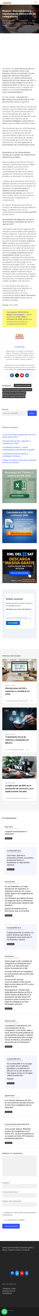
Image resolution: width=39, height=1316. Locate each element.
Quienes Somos (8, 1291)
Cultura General (8, 23)
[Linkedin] (27, 375)
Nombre (6, 1183)
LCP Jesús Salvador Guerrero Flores (17, 701)
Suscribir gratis (26, 1247)
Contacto (26, 1250)
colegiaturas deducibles (22, 385)
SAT (33, 21)
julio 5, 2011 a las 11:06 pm (12, 828)
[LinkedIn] (26, 1273)
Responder (9, 838)
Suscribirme (7, 1293)
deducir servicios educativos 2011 (14, 393)
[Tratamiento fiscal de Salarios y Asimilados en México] (19, 730)
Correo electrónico (10, 1192)
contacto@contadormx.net (26, 369)
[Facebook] (12, 375)
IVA (7, 662)
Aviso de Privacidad (10, 1247)
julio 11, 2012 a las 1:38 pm (12, 1022)
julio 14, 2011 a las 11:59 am (12, 958)
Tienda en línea (14, 1250)
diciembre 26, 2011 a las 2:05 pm (15, 929)
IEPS (7, 759)
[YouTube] (22, 1273)
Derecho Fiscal (21, 23)
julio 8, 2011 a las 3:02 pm (12, 883)
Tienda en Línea (9, 1288)
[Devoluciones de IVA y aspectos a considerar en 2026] (19, 681)
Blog (4, 1250)
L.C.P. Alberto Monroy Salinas (15, 749)
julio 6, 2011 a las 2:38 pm (14, 852)
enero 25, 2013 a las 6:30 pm (15, 1060)
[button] (35, 2)
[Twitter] (17, 375)
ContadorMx (10, 21)
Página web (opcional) (11, 1201)
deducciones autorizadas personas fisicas (17, 389)
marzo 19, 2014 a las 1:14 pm (12, 1097)
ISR (7, 710)
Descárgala (19, 314)
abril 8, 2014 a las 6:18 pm (12, 1126)
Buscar (32, 413)
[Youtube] (22, 375)
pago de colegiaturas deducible (14, 396)
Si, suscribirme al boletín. (14, 1220)
